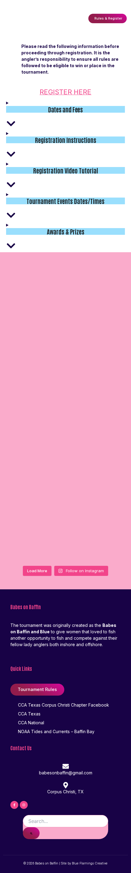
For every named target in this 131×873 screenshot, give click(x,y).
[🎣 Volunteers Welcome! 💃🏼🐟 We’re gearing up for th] (65, 489)
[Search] (31, 833)
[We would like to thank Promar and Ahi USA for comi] (65, 342)
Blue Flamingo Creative (90, 863)
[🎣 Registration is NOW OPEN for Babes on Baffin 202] (65, 391)
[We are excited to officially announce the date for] (65, 538)
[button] (78, 18)
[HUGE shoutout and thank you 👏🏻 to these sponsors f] (65, 440)
